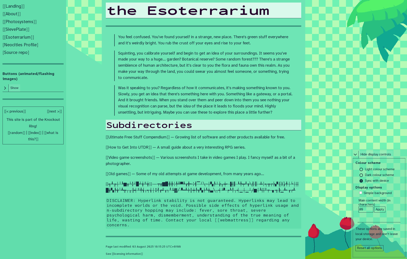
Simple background (378, 193)
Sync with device (377, 181)
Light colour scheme (380, 169)
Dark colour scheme (379, 175)
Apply (380, 209)
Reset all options (369, 248)
